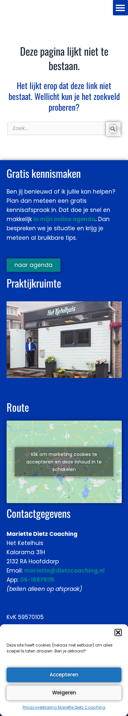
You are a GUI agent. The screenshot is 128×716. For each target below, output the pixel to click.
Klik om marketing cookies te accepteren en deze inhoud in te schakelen (64, 462)
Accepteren (64, 674)
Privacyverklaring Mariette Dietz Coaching (64, 707)
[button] (118, 632)
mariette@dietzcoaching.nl (64, 571)
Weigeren (64, 692)
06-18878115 (37, 580)
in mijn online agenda (64, 219)
